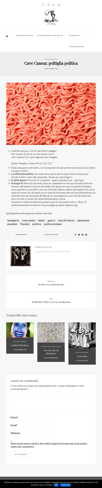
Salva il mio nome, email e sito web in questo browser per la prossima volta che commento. (49, 445)
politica (36, 223)
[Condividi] (75, 235)
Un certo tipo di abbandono (51, 352)
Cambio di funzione (20, 345)
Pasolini (24, 223)
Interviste (74, 35)
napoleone (83, 220)
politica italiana (53, 223)
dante (41, 220)
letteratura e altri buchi (51, 346)
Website (15, 433)
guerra (51, 220)
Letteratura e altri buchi (50, 35)
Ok (56, 485)
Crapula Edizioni (24, 35)
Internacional (76, 46)
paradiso (12, 223)
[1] (75, 204)
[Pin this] (86, 235)
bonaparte (13, 220)
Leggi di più (66, 485)
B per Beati (82, 356)
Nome (14, 417)
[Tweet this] (79, 235)
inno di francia (66, 220)
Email (14, 425)
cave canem (28, 220)
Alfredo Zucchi (43, 247)
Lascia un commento (51, 234)
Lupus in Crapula (51, 59)
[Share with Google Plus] (83, 235)
